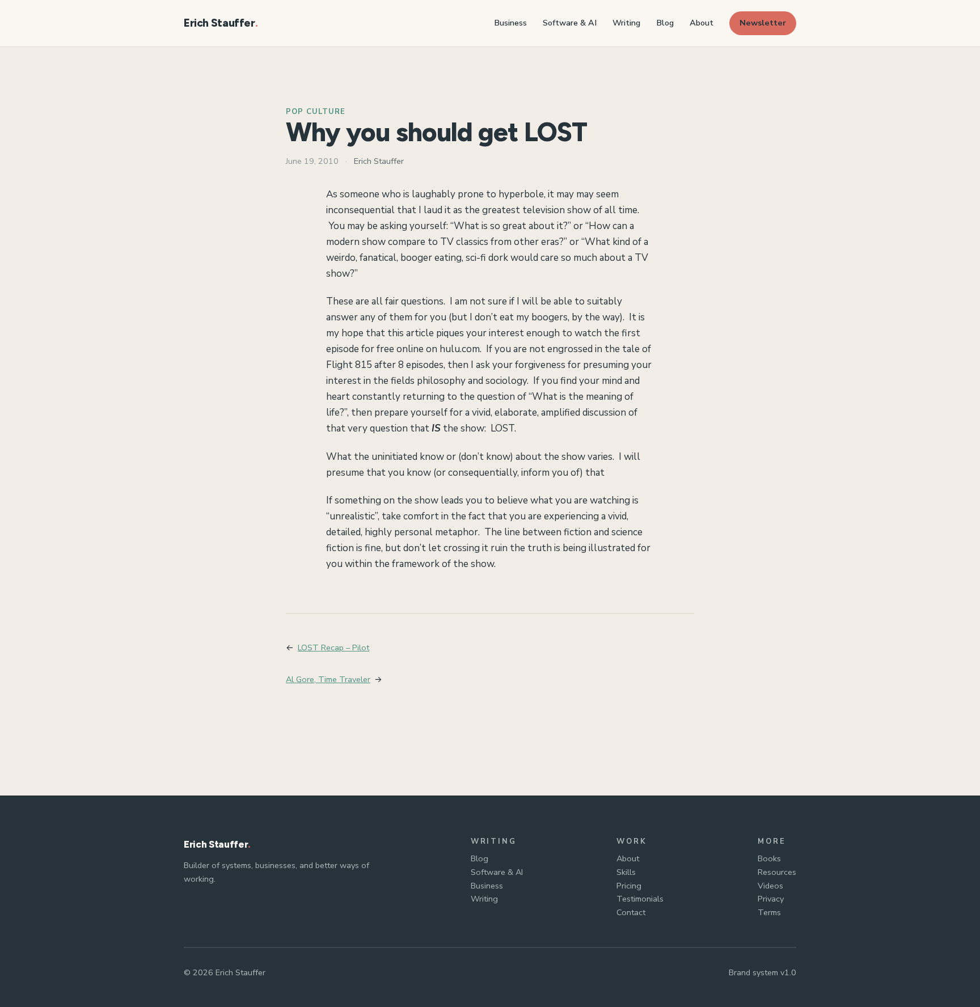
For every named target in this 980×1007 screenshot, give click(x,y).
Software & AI (497, 872)
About (627, 858)
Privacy (771, 898)
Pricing (628, 885)
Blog (479, 858)
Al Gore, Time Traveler (328, 679)
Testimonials (640, 898)
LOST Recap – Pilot (333, 647)
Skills (626, 872)
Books (769, 858)
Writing (484, 898)
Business (487, 885)
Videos (770, 885)
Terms (769, 912)
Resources (777, 872)
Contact (630, 912)
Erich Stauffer (219, 22)
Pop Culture (315, 112)
